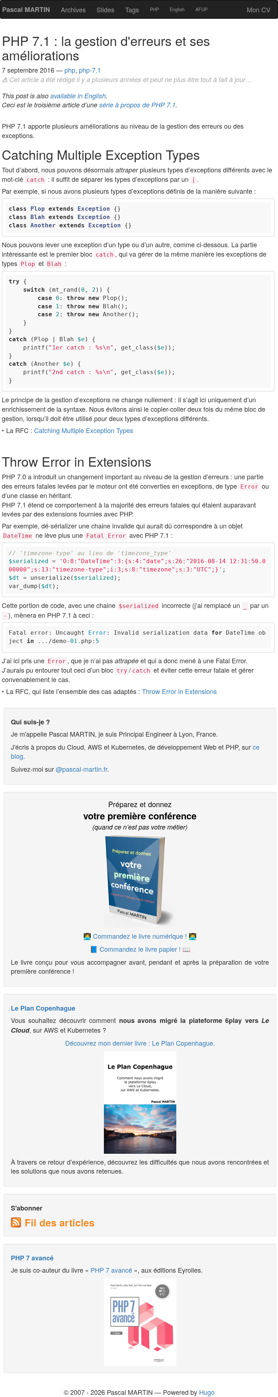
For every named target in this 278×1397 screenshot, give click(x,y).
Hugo (207, 1392)
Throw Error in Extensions (179, 691)
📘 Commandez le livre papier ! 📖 (140, 949)
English (177, 9)
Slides (105, 9)
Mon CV (258, 9)
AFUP (201, 9)
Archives (73, 9)
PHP (154, 9)
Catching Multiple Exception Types (83, 430)
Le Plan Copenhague (43, 1008)
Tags (132, 9)
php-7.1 (90, 69)
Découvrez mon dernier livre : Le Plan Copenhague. (140, 1042)
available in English (78, 95)
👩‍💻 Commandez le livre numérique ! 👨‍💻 (140, 935)
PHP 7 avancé (32, 1258)
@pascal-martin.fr (81, 769)
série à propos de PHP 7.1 (137, 104)
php (69, 69)
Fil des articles (59, 1222)
